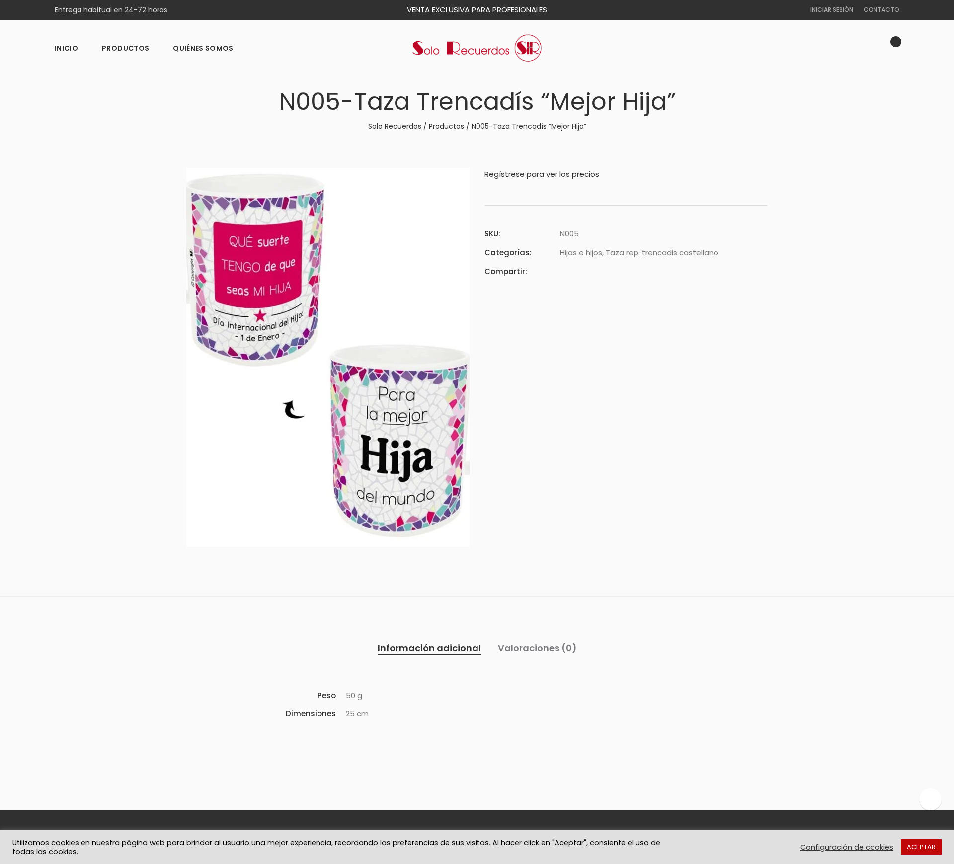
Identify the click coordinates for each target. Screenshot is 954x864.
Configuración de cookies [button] (846, 847)
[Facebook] (563, 271)
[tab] (429, 648)
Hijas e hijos (581, 252)
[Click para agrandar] (455, 181)
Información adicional (429, 648)
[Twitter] (581, 271)
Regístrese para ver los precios (541, 174)
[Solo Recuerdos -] (477, 48)
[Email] (617, 271)
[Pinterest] (599, 271)
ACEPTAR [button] (921, 847)
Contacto (881, 9)
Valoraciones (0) (537, 648)
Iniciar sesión (831, 9)
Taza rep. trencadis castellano (662, 252)
